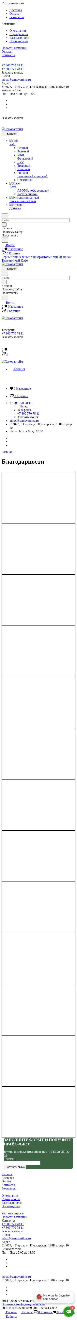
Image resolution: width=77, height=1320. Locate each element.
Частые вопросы (13, 1213)
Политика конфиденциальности (23, 1304)
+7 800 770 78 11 (13, 65)
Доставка (15, 10)
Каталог (7, 1174)
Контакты (8, 1185)
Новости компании (14, 1217)
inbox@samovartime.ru (16, 79)
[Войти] (3, 345)
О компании (17, 30)
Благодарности (19, 37)
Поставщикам (18, 41)
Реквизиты (16, 17)
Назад (23, 406)
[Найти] (5, 240)
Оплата (14, 13)
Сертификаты (18, 34)
